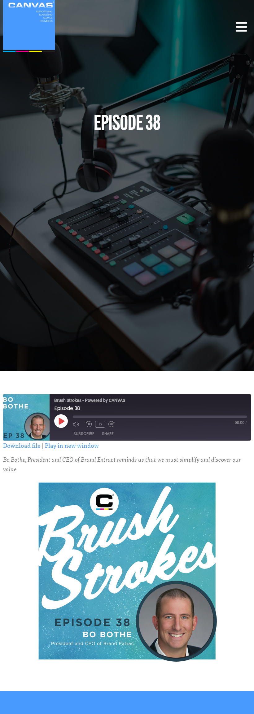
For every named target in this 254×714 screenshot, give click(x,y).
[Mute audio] (78, 424)
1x (100, 424)
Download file (22, 445)
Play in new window (72, 445)
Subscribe (83, 433)
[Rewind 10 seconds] (89, 424)
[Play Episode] (61, 421)
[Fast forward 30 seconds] (113, 424)
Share (108, 433)
